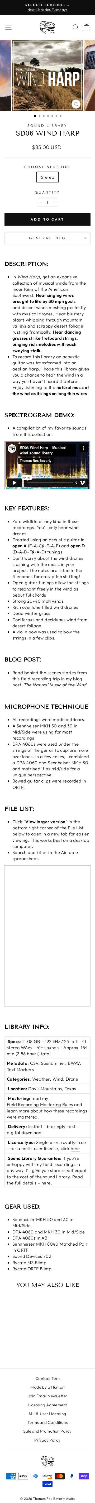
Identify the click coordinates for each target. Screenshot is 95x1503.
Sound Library (47, 125)
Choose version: (47, 167)
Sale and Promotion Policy (47, 1431)
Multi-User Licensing (47, 1413)
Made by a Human (47, 1387)
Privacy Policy (47, 1440)
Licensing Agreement (47, 1404)
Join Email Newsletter (48, 1395)
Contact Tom (47, 1378)
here (75, 1148)
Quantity (47, 192)
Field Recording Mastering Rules (40, 1104)
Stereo (47, 177)
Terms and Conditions (47, 1422)
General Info (47, 238)
